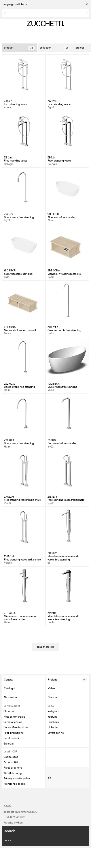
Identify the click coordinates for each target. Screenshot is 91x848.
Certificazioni (11, 738)
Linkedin (52, 727)
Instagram (53, 711)
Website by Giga (13, 822)
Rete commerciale (14, 716)
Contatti (8, 679)
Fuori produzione (13, 732)
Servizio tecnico (13, 722)
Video (51, 688)
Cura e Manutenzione (16, 727)
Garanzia (8, 743)
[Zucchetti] (45, 23)
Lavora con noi (55, 732)
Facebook (53, 722)
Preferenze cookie (15, 783)
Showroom (10, 711)
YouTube (52, 716)
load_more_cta (45, 646)
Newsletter (10, 697)
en (49, 778)
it (48, 757)
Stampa (52, 697)
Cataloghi (9, 688)
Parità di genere (13, 767)
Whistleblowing (13, 773)
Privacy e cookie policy (17, 778)
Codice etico (11, 757)
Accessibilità (11, 762)
